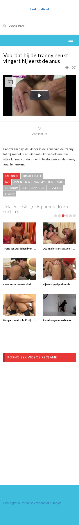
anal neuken (21, 182)
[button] (39, 95)
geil (24, 187)
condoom (11, 187)
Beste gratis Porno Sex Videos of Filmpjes (32, 503)
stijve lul (55, 187)
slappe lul (38, 187)
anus (60, 182)
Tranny (10, 193)
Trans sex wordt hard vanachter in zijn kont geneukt (33, 248)
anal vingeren (43, 182)
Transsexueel (32, 176)
